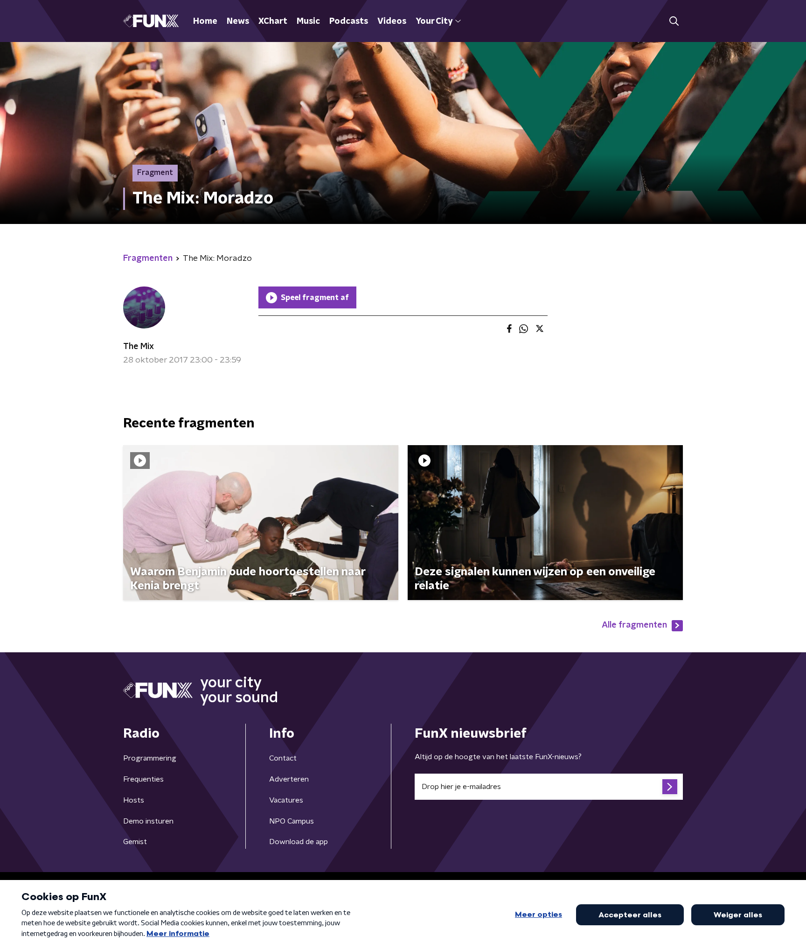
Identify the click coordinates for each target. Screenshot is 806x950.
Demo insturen (148, 821)
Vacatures (286, 800)
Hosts (133, 800)
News (238, 21)
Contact (283, 758)
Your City (434, 21)
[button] (674, 21)
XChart (272, 21)
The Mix (138, 346)
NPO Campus (291, 821)
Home (205, 21)
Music (308, 21)
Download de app (298, 841)
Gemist (135, 841)
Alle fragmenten (634, 625)
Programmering (149, 758)
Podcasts (348, 21)
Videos (391, 21)
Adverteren (289, 779)
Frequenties (143, 779)
